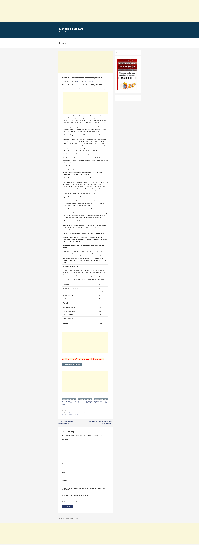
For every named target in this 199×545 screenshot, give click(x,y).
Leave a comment (88, 81)
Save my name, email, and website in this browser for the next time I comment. (84, 489)
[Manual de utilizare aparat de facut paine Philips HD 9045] (85, 399)
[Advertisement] (46, 11)
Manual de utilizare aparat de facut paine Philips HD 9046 (69, 402)
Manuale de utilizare (71, 28)
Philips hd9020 (70, 414)
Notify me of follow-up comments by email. (75, 495)
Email (64, 472)
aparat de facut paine (76, 412)
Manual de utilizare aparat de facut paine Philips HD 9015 (101, 402)
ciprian (78, 81)
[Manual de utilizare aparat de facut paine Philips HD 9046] (69, 399)
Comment (65, 439)
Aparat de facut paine (73, 411)
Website (64, 480)
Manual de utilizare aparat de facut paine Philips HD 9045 (85, 402)
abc (70, 412)
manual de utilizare (100, 412)
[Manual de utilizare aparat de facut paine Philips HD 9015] (101, 399)
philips (64, 414)
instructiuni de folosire (89, 412)
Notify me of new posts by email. (72, 502)
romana (76, 414)
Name (64, 464)
